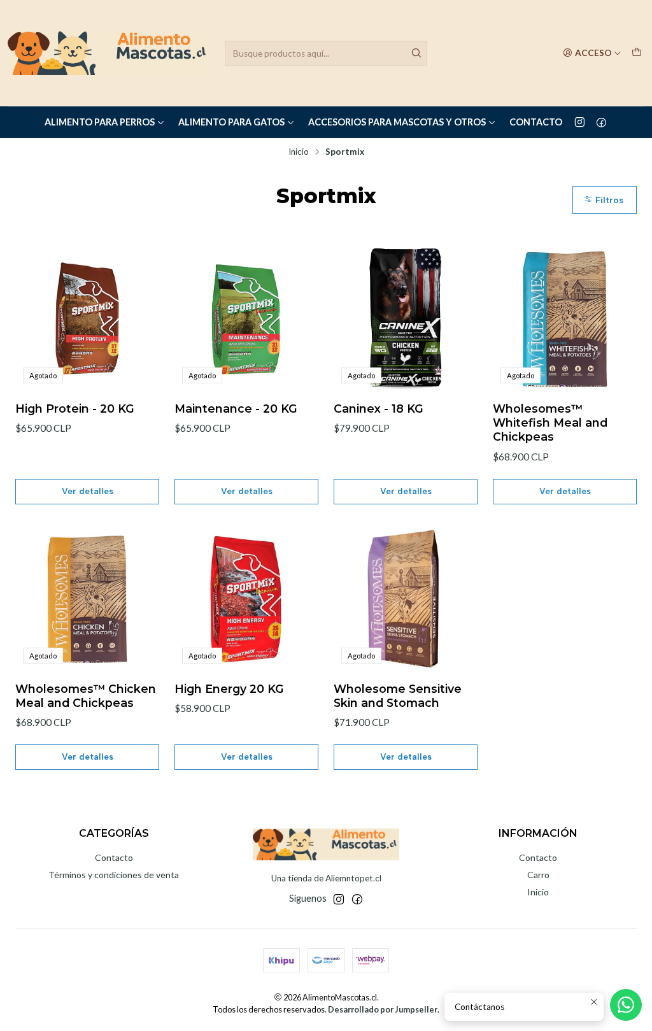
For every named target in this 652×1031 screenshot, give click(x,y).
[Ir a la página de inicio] (108, 53)
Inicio (298, 152)
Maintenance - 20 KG (235, 408)
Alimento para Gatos (231, 122)
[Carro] (636, 53)
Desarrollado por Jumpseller (382, 1009)
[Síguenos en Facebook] (601, 122)
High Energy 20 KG (229, 688)
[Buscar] (416, 53)
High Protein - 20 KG (74, 408)
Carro (538, 874)
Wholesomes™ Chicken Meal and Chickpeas (85, 695)
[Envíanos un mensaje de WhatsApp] (626, 1005)
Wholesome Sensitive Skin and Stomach (398, 695)
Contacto (535, 122)
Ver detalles (87, 491)
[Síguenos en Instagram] (580, 122)
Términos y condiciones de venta (113, 874)
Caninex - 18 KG (378, 408)
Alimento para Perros (100, 122)
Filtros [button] (608, 200)
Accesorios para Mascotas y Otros (397, 122)
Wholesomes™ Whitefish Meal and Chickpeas (550, 422)
